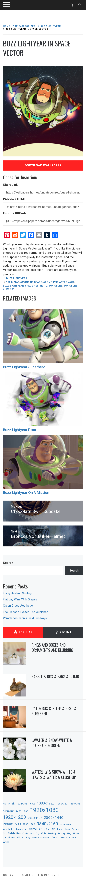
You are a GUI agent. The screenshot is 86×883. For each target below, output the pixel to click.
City (37, 833)
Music (55, 837)
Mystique (65, 837)
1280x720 (61, 803)
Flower (76, 833)
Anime (32, 829)
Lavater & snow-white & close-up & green (52, 742)
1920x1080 (44, 810)
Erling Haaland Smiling (17, 593)
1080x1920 (46, 803)
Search (8, 563)
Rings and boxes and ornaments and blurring (52, 647)
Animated (21, 829)
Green (11, 837)
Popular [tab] (25, 632)
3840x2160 (47, 823)
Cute (43, 833)
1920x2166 (12, 282)
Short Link (10, 185)
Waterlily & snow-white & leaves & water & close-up (54, 774)
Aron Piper (50, 282)
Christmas (28, 833)
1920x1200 (14, 817)
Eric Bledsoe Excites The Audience (25, 612)
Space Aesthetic (36, 285)
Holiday (26, 837)
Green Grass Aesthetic (18, 605)
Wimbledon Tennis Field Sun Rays (25, 618)
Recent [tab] (65, 632)
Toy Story (55, 285)
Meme (35, 837)
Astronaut (66, 282)
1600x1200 (22, 811)
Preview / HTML (14, 199)
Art (53, 829)
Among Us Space (31, 282)
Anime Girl (44, 829)
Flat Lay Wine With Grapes (20, 599)
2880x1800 (29, 824)
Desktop (52, 833)
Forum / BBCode (15, 213)
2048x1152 (35, 817)
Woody (10, 289)
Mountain (45, 837)
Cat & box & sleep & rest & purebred (54, 711)
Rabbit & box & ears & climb (55, 677)
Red (74, 837)
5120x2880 (65, 824)
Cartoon (76, 829)
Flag (69, 833)
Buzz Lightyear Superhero (24, 367)
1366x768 (74, 803)
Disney (61, 833)
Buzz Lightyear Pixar (19, 430)
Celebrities (14, 833)
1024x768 (21, 803)
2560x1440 (53, 817)
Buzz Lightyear (16, 278)
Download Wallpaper (43, 165)
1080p (32, 803)
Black (67, 829)
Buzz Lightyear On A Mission (26, 492)
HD (18, 837)
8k (13, 803)
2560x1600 (12, 824)
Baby (59, 829)
